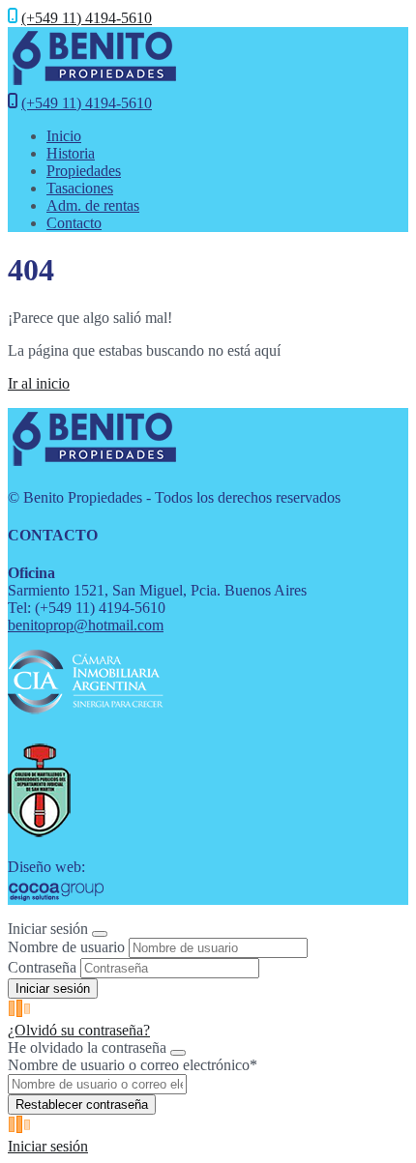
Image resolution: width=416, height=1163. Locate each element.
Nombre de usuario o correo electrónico (132, 1065)
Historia (70, 153)
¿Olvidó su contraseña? (79, 1030)
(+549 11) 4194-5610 (86, 18)
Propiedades (83, 170)
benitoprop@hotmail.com (85, 625)
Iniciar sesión (48, 1146)
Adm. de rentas (92, 205)
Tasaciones (79, 188)
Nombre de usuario (66, 947)
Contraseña (42, 967)
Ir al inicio (39, 383)
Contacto (74, 223)
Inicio (63, 136)
